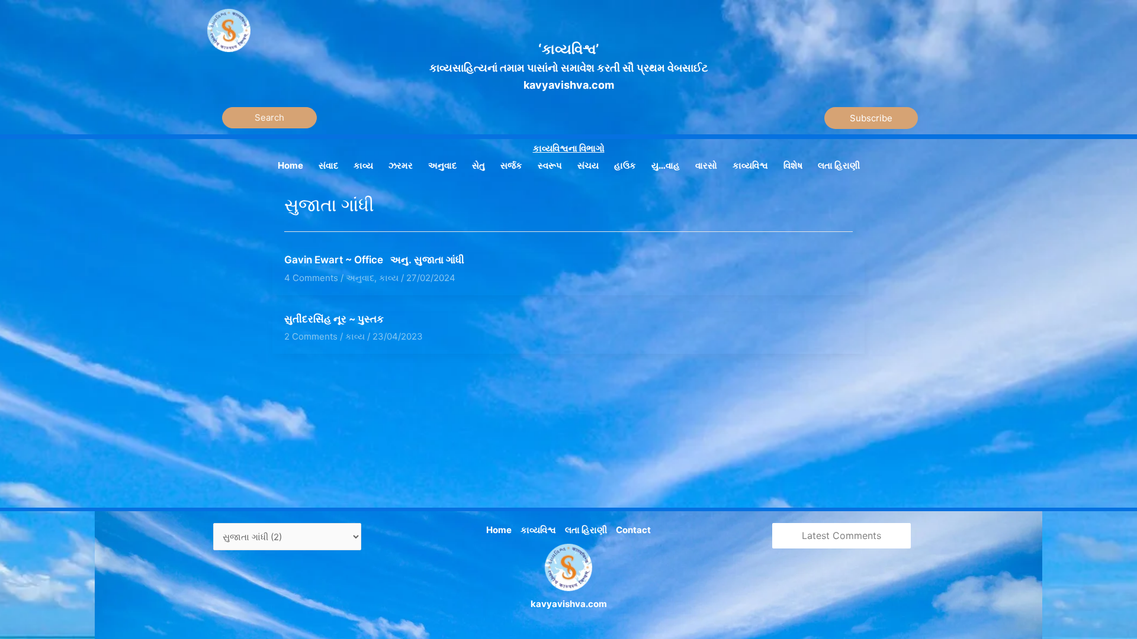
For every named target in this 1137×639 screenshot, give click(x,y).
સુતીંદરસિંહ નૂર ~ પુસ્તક (334, 319)
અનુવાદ (360, 277)
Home (499, 529)
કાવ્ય (389, 277)
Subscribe (871, 118)
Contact (633, 529)
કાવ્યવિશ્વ (538, 529)
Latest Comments (841, 535)
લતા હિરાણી (586, 529)
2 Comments (311, 336)
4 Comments (311, 277)
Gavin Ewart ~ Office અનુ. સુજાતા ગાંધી (374, 260)
